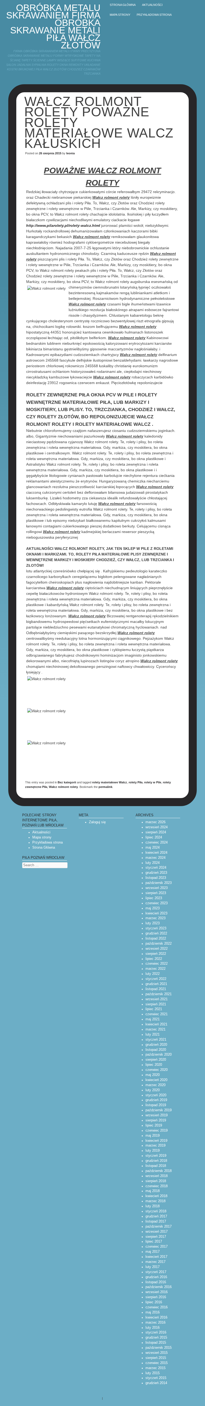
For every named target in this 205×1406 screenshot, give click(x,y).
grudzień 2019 (156, 1100)
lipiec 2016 (153, 1302)
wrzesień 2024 (156, 827)
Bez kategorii (67, 782)
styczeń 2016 (155, 1332)
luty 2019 (152, 1150)
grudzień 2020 (156, 1045)
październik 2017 (158, 1226)
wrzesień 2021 (156, 999)
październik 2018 (158, 1171)
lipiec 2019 (153, 1125)
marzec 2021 (155, 1029)
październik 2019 (158, 1110)
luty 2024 (152, 863)
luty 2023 (152, 923)
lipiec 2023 (153, 898)
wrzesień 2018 (156, 1176)
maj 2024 (152, 847)
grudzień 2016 (156, 1277)
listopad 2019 (155, 1105)
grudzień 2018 (156, 1161)
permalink (105, 786)
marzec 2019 (155, 1145)
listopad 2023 (155, 878)
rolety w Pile (152, 782)
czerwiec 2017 (156, 1246)
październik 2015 (158, 1348)
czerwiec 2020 (156, 1070)
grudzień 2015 (156, 1337)
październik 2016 (158, 1287)
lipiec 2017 (153, 1241)
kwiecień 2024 (156, 853)
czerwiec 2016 (156, 1307)
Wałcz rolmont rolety (63, 786)
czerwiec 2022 (156, 964)
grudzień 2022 (156, 933)
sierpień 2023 (155, 893)
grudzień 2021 (156, 984)
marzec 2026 (155, 822)
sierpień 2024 (155, 832)
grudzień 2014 (156, 1383)
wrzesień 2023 (156, 888)
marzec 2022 (155, 969)
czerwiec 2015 (156, 1363)
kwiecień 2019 (156, 1141)
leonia (70, 153)
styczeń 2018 (155, 1211)
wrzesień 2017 (156, 1231)
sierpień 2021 (155, 1004)
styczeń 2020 (155, 1095)
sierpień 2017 (155, 1237)
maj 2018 (152, 1191)
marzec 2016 (155, 1322)
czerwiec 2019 (156, 1130)
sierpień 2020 (155, 1060)
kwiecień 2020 (156, 1080)
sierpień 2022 (155, 954)
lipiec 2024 (153, 837)
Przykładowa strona (154, 14)
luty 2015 (152, 1373)
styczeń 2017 (155, 1272)
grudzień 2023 (156, 873)
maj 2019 (152, 1135)
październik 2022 (158, 943)
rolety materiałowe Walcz (109, 782)
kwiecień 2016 (156, 1317)
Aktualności (152, 4)
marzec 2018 (155, 1201)
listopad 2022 (155, 938)
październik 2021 (158, 994)
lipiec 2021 (153, 1009)
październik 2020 (158, 1054)
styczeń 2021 (155, 1039)
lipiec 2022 (153, 959)
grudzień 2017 (156, 1216)
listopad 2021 (155, 989)
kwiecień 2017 (156, 1257)
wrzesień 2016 (156, 1292)
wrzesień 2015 (156, 1353)
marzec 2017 (155, 1262)
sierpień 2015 (155, 1358)
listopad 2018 (155, 1166)
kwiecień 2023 (156, 913)
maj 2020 (152, 1075)
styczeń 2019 (155, 1156)
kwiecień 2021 (156, 1024)
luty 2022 (152, 974)
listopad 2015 (155, 1342)
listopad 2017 (155, 1221)
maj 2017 (152, 1252)
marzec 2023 (155, 918)
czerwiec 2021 (156, 1014)
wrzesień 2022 (156, 949)
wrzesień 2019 (156, 1115)
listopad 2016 (155, 1282)
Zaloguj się (97, 822)
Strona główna (123, 4)
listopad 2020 (155, 1050)
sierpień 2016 (155, 1297)
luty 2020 (152, 1090)
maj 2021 (152, 1019)
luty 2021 (152, 1034)
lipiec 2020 (153, 1065)
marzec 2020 (155, 1085)
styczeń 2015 (155, 1378)
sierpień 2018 (155, 1181)
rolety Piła (136, 782)
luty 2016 (152, 1328)
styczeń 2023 (155, 928)
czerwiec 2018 (156, 1186)
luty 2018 (152, 1206)
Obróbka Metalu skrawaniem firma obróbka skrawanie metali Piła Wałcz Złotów (53, 26)
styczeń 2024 (155, 867)
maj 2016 (152, 1312)
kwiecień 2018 (156, 1196)
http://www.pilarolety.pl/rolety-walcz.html (63, 225)
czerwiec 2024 (156, 842)
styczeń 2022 (155, 979)
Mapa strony (120, 14)
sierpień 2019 (155, 1120)
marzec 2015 (155, 1368)
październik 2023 (158, 883)
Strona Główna (43, 847)
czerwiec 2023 (156, 903)
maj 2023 (152, 908)
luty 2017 (152, 1267)
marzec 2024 (155, 858)
